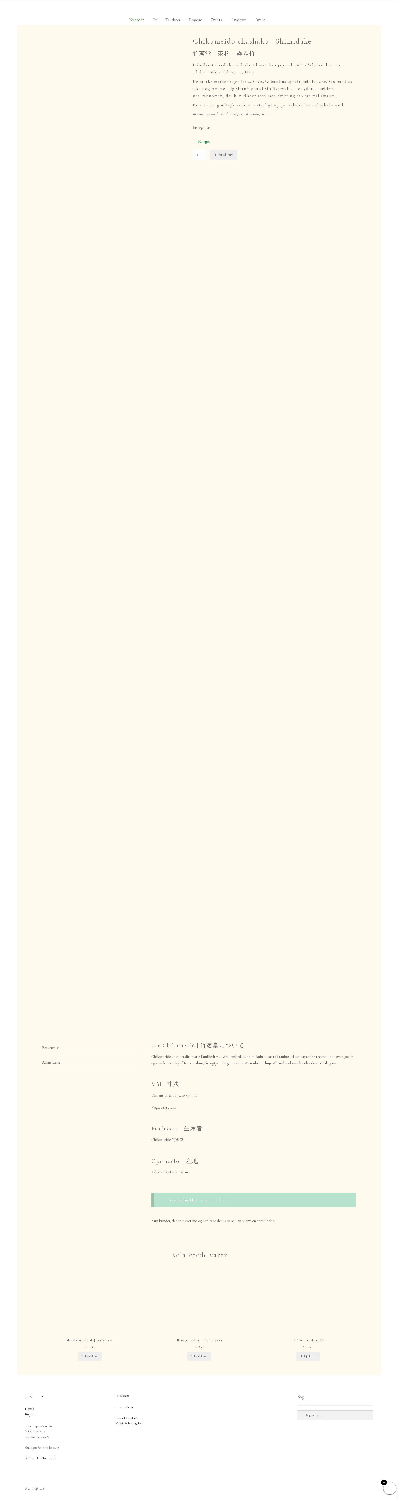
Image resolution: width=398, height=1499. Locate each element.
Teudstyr (172, 19)
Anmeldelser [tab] (52, 1062)
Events (216, 19)
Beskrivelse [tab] (50, 1047)
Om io (260, 19)
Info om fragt (124, 1407)
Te (155, 19)
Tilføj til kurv (223, 155)
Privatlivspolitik (127, 1418)
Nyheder (136, 19)
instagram (122, 1396)
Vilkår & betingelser (129, 1423)
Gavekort (238, 19)
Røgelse (195, 19)
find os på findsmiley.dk (40, 1458)
